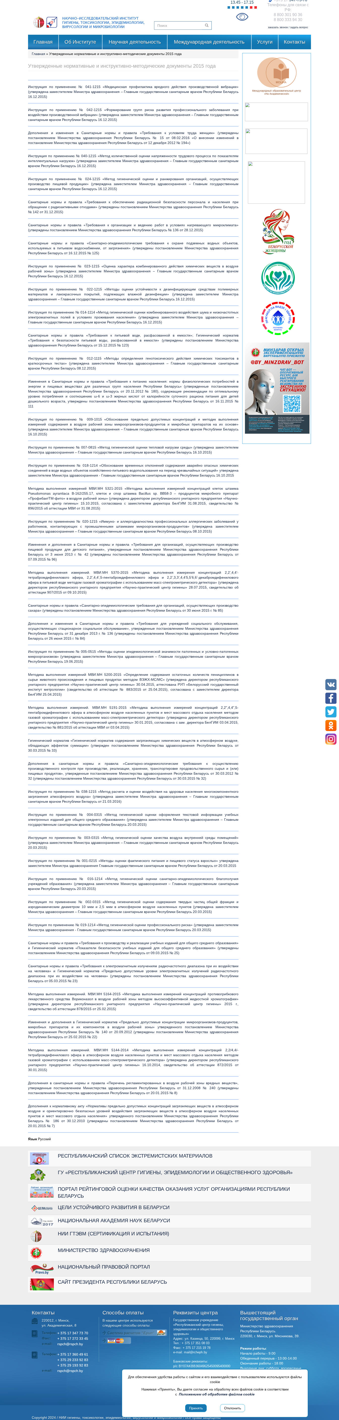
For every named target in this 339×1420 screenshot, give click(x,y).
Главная (43, 42)
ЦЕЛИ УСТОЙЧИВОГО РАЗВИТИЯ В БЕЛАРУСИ (114, 1207)
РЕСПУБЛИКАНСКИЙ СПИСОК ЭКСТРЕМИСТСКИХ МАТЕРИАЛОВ (135, 1156)
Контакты (294, 42)
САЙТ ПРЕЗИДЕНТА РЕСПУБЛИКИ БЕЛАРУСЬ (112, 1282)
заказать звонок (278, 27)
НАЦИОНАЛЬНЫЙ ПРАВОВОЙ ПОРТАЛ (104, 1267)
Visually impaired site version (242, 16)
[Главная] (89, 17)
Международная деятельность (209, 42)
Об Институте (80, 42)
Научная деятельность (135, 42)
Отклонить (232, 1408)
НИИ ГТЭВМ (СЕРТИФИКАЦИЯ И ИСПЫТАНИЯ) (113, 1233)
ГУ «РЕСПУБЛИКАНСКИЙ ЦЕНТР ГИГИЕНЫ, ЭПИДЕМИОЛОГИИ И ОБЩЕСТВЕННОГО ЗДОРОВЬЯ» (175, 1172)
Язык (32, 1139)
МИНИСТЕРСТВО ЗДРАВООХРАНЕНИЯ (104, 1250)
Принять (196, 1408)
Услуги (264, 42)
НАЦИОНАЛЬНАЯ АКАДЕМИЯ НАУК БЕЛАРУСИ (114, 1220)
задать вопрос (299, 27)
